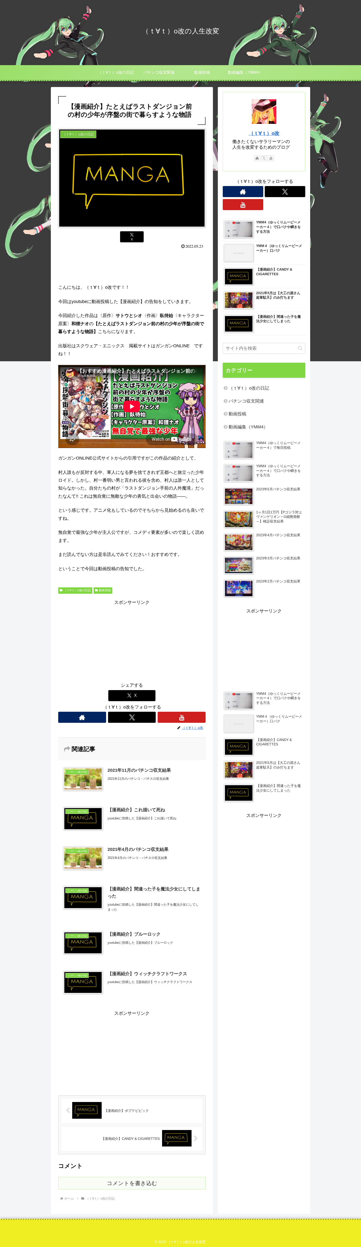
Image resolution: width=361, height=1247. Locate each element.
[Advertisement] (132, 265)
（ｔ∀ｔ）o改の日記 (77, 590)
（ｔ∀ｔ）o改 (264, 133)
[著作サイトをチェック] (82, 717)
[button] (300, 348)
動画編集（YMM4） (248, 426)
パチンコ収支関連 (246, 401)
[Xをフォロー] (132, 717)
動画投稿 (105, 590)
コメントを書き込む (132, 1183)
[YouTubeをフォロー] (182, 717)
